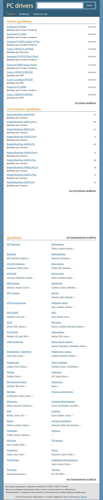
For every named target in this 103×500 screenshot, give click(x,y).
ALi (53, 474)
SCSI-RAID (12, 332)
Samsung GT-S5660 (16, 87)
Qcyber (10, 435)
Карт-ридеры (58, 332)
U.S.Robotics (12, 396)
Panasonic (11, 268)
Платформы (13, 460)
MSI (8, 258)
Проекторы (57, 382)
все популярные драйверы (82, 191)
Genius (69, 248)
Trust (9, 356)
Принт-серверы (59, 362)
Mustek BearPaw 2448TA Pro (21, 144)
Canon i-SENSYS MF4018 (19, 72)
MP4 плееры (13, 293)
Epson (64, 376)
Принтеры (57, 372)
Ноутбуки (11, 440)
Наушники (12, 431)
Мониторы (12, 401)
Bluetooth (11, 254)
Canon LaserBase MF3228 (20, 80)
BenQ (25, 268)
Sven (14, 356)
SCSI (9, 322)
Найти (89, 5)
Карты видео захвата (62, 342)
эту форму (82, 497)
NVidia (54, 268)
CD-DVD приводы (16, 264)
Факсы (55, 450)
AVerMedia (74, 346)
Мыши (10, 421)
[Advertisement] (51, 213)
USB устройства (15, 342)
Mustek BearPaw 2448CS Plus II (22, 167)
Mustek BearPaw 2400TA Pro (21, 182)
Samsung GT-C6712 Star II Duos (22, 56)
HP (22, 415)
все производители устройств (81, 237)
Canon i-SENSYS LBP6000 (20, 49)
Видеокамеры (58, 254)
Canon (17, 376)
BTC (17, 366)
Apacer (19, 287)
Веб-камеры (58, 244)
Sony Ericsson (73, 425)
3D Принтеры (13, 244)
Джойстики (57, 283)
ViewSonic (27, 405)
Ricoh (70, 454)
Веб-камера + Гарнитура (19, 352)
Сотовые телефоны (61, 421)
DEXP (21, 444)
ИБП (54, 313)
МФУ (9, 411)
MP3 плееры (13, 283)
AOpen (83, 346)
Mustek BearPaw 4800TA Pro (21, 129)
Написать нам (40, 14)
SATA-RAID (12, 313)
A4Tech (72, 356)
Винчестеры (58, 274)
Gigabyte (23, 258)
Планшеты (12, 450)
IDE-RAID (11, 274)
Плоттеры (12, 470)
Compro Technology (60, 346)
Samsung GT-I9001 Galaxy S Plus (23, 41)
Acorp (65, 336)
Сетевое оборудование (63, 401)
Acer (9, 444)
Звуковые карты (60, 303)
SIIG (16, 326)
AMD (61, 474)
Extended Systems (75, 326)
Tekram (22, 326)
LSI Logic (11, 278)
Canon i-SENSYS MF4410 (19, 94)
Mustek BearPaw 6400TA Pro (21, 114)
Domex (10, 326)
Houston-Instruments (16, 474)
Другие (55, 293)
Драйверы (24, 14)
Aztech (22, 396)
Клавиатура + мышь (61, 352)
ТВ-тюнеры (57, 440)
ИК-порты (56, 322)
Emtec (20, 356)
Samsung (11, 287)
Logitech (61, 248)
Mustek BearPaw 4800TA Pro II (21, 122)
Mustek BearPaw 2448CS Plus (21, 175)
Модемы (11, 392)
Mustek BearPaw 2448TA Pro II (21, 137)
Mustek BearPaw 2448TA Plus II (22, 153)
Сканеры (56, 411)
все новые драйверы (85, 103)
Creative (60, 307)
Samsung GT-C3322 (16, 34)
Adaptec (10, 336)
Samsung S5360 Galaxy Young (22, 65)
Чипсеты (56, 470)
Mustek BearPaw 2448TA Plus (21, 160)
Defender (71, 287)
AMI (25, 336)
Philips (19, 268)
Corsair (17, 435)
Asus (54, 307)
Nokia (63, 425)
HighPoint (20, 278)
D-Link (26, 287)
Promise (28, 278)
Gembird (15, 258)
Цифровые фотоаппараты (65, 460)
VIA (56, 474)
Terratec (68, 307)
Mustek (60, 317)
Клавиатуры (13, 362)
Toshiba (10, 376)
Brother (10, 415)
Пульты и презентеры (62, 392)
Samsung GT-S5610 (16, 27)
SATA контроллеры (16, 303)
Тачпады (56, 431)
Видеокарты (58, 264)
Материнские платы (17, 382)
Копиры (10, 372)
